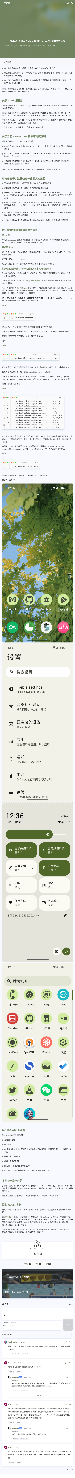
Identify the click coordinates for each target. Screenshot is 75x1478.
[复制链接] (41, 1254)
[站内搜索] (67, 3)
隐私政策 (70, 1304)
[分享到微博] (35, 1254)
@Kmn (16, 1380)
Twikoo (67, 1470)
